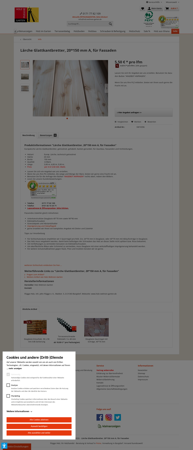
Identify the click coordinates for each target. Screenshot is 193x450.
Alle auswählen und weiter (39, 433)
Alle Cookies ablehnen (39, 420)
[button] (4, 446)
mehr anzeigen (15, 369)
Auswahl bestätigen (39, 426)
